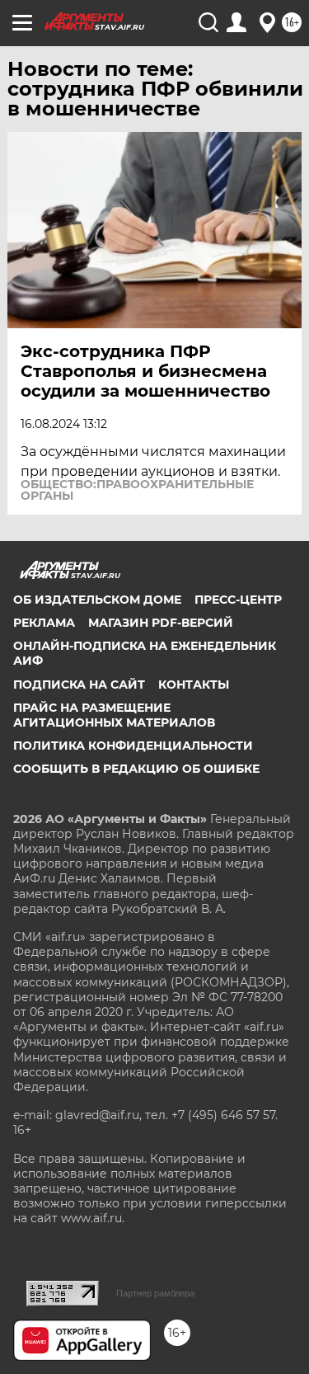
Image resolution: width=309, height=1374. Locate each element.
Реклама (44, 622)
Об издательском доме (97, 599)
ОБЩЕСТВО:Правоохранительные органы (137, 489)
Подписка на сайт (79, 684)
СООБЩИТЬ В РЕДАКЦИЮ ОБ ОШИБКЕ (136, 768)
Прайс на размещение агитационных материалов (114, 715)
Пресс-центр (238, 599)
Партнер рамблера (155, 1293)
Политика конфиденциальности (133, 745)
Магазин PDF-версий (160, 622)
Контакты (193, 684)
